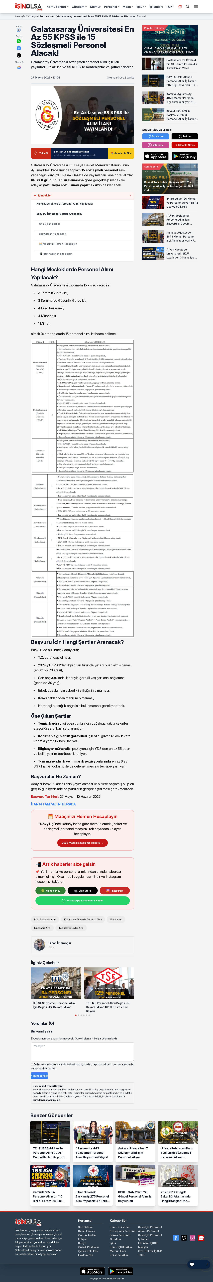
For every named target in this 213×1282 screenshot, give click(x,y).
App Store (85, 890)
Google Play (53, 890)
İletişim (82, 1239)
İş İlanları (156, 6)
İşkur (140, 6)
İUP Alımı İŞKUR (148, 1243)
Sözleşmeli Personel (123, 1231)
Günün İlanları (87, 1235)
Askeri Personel (148, 1231)
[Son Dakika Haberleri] (180, 6)
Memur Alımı (118, 1251)
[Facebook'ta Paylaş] (18, 48)
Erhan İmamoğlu (60, 943)
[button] (130, 984)
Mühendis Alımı (42, 928)
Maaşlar (143, 1247)
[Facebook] (176, 1238)
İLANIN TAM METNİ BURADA (53, 804)
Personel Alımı (119, 1255)
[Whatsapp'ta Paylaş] (18, 41)
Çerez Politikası (88, 1251)
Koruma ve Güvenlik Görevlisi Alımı (83, 919)
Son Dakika (85, 1227)
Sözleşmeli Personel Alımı (41, 16)
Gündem (78, 6)
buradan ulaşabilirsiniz (46, 1100)
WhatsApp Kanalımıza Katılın (85, 900)
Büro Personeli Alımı (45, 919)
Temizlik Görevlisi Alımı (71, 928)
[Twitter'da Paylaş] (18, 55)
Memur (95, 6)
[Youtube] (201, 1238)
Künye (82, 1243)
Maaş (127, 6)
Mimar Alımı (116, 919)
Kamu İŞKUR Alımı (121, 1247)
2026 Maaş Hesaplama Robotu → (82, 842)
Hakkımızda (85, 1255)
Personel (110, 6)
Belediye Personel (150, 1227)
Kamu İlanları (56, 6)
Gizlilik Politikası (88, 1247)
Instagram (117, 890)
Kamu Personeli (120, 1227)
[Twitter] (184, 1238)
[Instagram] (192, 1238)
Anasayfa (20, 16)
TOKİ (169, 6)
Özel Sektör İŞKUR (150, 1251)
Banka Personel (120, 1235)
